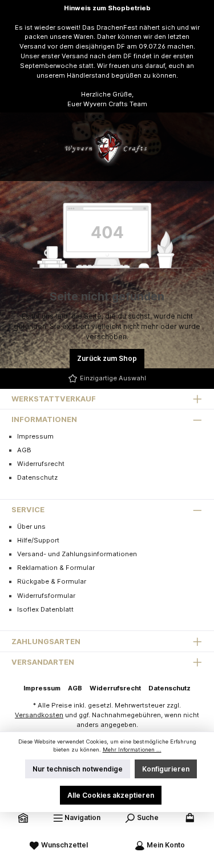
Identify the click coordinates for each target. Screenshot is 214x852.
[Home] (23, 817)
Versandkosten (39, 715)
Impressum (35, 436)
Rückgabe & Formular (51, 581)
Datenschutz (37, 477)
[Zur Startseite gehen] (107, 146)
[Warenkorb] (189, 817)
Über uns (31, 527)
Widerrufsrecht (40, 464)
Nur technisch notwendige (78, 769)
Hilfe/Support (38, 540)
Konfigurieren (165, 769)
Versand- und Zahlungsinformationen (77, 554)
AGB (24, 450)
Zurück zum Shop (107, 358)
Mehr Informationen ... (132, 749)
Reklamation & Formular (56, 568)
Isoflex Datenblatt (45, 609)
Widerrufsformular (46, 596)
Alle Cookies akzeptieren (110, 795)
